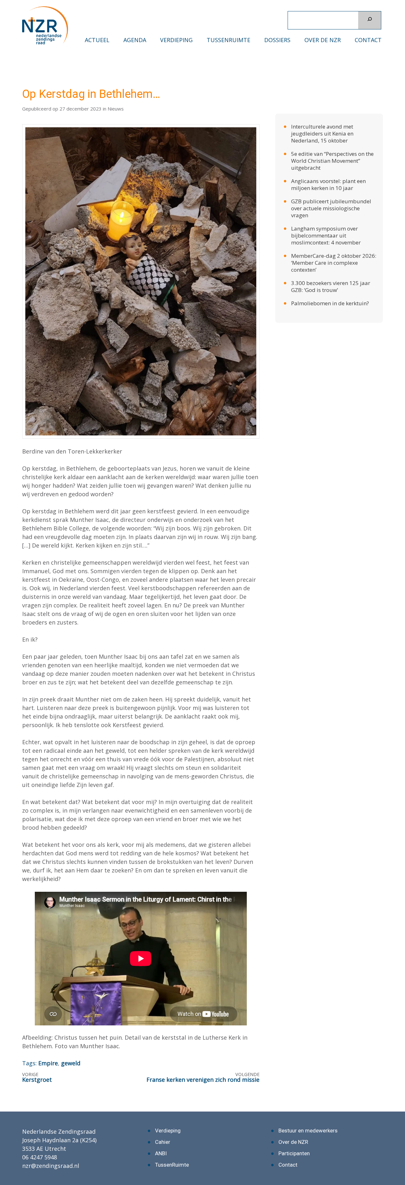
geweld (70, 1048)
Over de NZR (322, 40)
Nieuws (116, 93)
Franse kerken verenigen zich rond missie (202, 1064)
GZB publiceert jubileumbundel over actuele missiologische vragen (331, 193)
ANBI (161, 1138)
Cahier (162, 1127)
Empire (48, 1048)
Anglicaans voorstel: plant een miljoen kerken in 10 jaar (328, 169)
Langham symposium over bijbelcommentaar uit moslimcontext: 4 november (326, 220)
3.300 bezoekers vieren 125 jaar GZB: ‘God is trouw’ (330, 271)
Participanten (294, 1138)
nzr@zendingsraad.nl (50, 1150)
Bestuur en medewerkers (308, 1115)
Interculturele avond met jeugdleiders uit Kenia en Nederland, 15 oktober (322, 118)
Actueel (97, 40)
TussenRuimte (228, 40)
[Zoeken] (369, 20)
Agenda (134, 40)
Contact (368, 40)
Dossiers (277, 40)
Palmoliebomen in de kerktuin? (330, 288)
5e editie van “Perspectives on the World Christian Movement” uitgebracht (332, 145)
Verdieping (176, 40)
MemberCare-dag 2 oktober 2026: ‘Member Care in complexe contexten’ (333, 247)
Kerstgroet (37, 1064)
